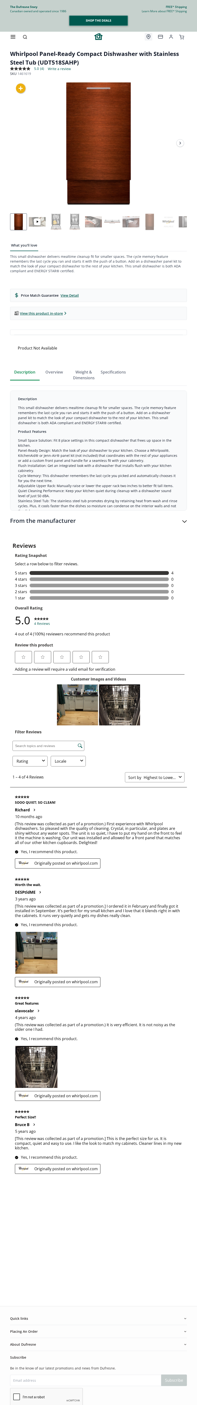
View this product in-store (41, 313)
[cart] (181, 36)
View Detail (70, 295)
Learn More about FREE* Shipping (164, 11)
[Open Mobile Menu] (13, 37)
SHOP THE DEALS (98, 20)
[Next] (180, 143)
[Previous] (17, 143)
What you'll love (24, 245)
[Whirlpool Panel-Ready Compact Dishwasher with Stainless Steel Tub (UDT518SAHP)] (98, 143)
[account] (171, 36)
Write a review (59, 69)
